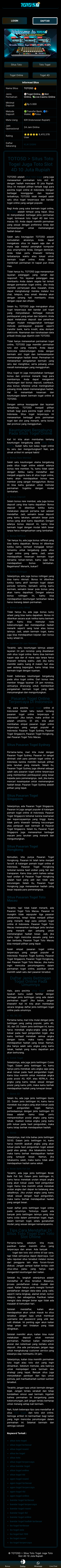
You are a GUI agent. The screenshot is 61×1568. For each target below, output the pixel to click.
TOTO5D (11, 211)
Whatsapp (38, 1566)
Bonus (7, 1566)
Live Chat (53, 1566)
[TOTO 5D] (30, 6)
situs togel (38, 990)
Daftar (23, 1566)
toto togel (20, 1412)
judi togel (35, 707)
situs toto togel (33, 176)
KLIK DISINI (30, 144)
